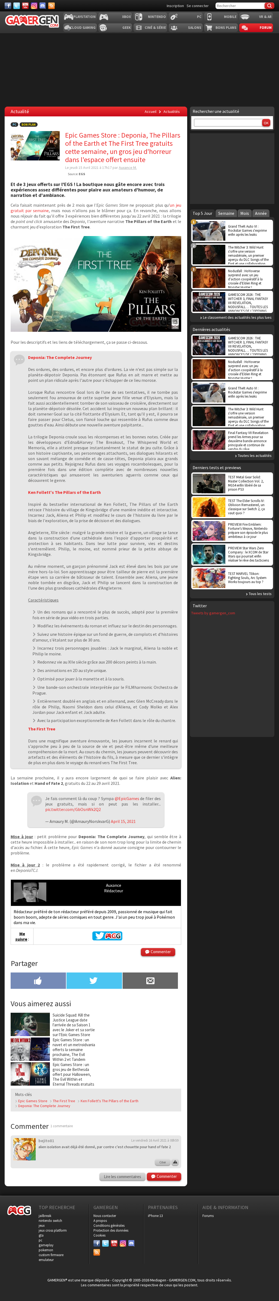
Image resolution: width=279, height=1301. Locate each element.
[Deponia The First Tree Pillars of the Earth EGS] (96, 330)
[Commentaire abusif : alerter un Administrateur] (175, 1162)
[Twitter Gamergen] (107, 938)
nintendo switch (50, 1220)
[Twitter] (16, 5)
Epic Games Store (32, 1100)
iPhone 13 (155, 1215)
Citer (162, 1162)
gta (41, 1235)
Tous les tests (260, 593)
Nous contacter (104, 1215)
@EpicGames (127, 798)
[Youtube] (25, 5)
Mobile (230, 16)
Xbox (126, 16)
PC (199, 16)
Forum (266, 27)
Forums (208, 1215)
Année (261, 213)
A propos (100, 1220)
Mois (244, 213)
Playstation (84, 16)
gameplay (46, 1245)
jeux (42, 1225)
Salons (194, 27)
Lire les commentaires (122, 1176)
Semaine (226, 213)
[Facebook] (8, 5)
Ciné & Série (155, 27)
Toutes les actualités (255, 455)
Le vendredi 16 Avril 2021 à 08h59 (154, 1140)
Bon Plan (29, 124)
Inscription (175, 5)
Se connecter (198, 5)
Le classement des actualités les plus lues (237, 317)
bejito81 (46, 1140)
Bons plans (226, 27)
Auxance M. (128, 167)
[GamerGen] (32, 21)
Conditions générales (109, 1225)
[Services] (51, 5)
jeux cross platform (53, 1230)
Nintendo (157, 16)
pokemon (46, 1250)
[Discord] (43, 5)
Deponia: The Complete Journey (44, 1105)
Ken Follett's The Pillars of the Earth (109, 1100)
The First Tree (64, 1100)
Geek (126, 27)
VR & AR (265, 16)
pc (40, 1240)
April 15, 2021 (123, 821)
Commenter (161, 951)
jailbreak (45, 1215)
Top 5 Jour (202, 213)
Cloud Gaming (83, 27)
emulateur (46, 1259)
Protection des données (110, 1230)
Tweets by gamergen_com (213, 613)
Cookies (99, 1235)
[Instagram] (34, 5)
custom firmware (51, 1255)
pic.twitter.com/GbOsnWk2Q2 (73, 809)
